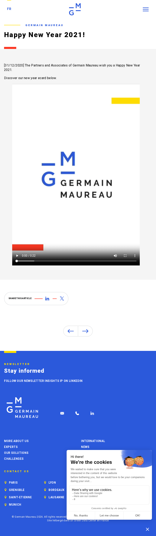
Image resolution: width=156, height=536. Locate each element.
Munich (15, 504)
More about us (16, 441)
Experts (11, 447)
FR (9, 9)
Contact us (16, 471)
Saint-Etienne (20, 497)
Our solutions (16, 452)
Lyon (52, 482)
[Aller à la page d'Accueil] (22, 408)
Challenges (14, 458)
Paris (13, 482)
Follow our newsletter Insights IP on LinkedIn (43, 380)
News (85, 447)
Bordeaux (57, 490)
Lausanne (56, 497)
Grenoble (17, 490)
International (93, 441)
